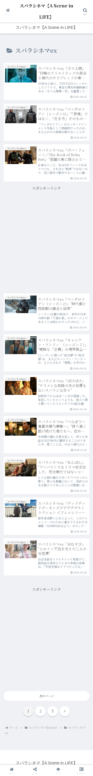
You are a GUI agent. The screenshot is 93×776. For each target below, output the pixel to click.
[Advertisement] (46, 238)
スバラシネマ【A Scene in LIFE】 (46, 11)
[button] (84, 586)
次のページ (46, 696)
